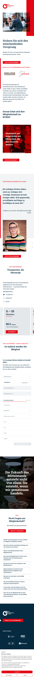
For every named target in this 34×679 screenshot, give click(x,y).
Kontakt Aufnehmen (17, 531)
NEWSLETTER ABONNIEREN (13, 620)
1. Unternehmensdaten (8, 400)
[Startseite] (8, 613)
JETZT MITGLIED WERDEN (11, 62)
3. (29, 400)
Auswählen (11, 332)
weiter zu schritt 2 (22, 444)
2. (26, 400)
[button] (4, 652)
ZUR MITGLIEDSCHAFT (11, 160)
